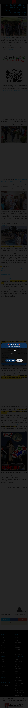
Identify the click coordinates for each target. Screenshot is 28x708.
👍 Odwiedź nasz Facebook (10, 360)
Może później (20, 360)
